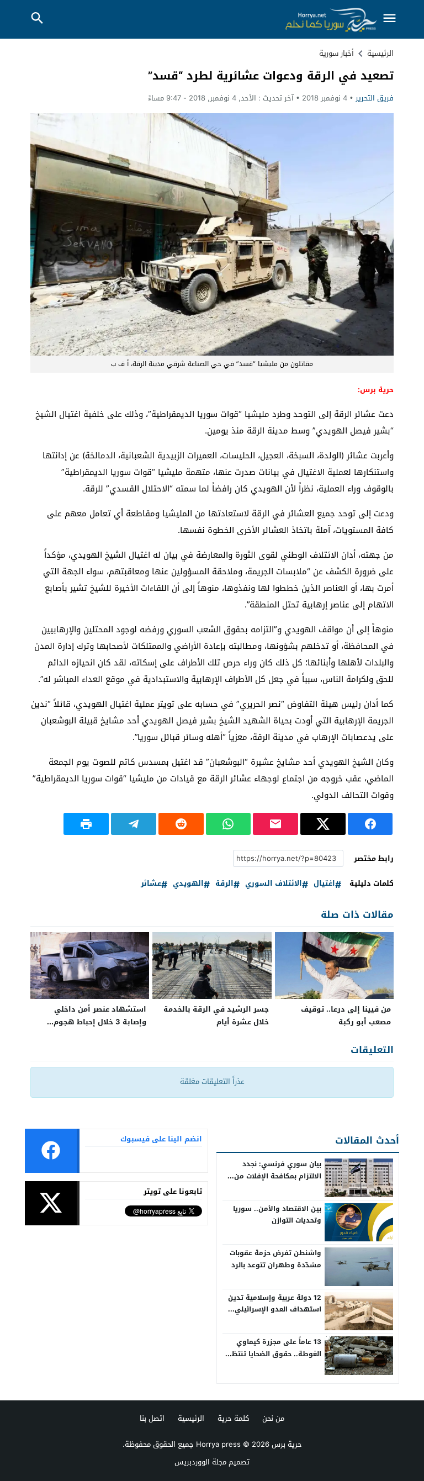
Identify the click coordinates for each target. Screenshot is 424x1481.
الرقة (224, 884)
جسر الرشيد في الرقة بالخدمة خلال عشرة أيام (216, 1015)
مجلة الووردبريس (200, 1462)
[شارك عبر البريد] (275, 824)
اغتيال (324, 884)
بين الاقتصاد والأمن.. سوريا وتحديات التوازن (277, 1215)
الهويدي (188, 884)
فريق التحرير (375, 98)
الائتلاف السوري (273, 884)
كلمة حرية (233, 1418)
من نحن (273, 1418)
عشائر (151, 884)
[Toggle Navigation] (390, 19)
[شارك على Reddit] (181, 824)
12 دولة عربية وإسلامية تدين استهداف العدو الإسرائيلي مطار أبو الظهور (274, 1309)
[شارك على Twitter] (323, 824)
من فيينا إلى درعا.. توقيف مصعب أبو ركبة (346, 1015)
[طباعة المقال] (86, 824)
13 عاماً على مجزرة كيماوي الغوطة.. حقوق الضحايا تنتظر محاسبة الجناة (275, 1354)
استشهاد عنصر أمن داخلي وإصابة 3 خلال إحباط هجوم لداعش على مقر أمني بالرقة (97, 1021)
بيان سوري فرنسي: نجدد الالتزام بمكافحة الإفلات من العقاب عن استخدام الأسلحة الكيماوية (277, 1182)
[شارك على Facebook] (370, 824)
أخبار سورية (336, 53)
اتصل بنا (152, 1418)
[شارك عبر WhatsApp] (228, 824)
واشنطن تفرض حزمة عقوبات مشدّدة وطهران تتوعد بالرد (275, 1259)
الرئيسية (191, 1418)
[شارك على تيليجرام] (133, 824)
